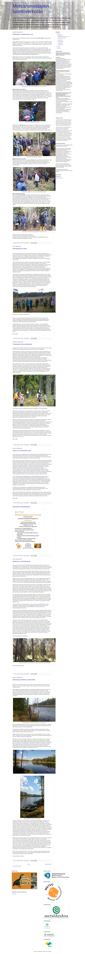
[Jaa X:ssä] (33, 243)
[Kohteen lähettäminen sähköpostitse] (31, 243)
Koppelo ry (15, 893)
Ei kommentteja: (26, 242)
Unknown (59, 176)
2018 (58, 33)
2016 (58, 48)
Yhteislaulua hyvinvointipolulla (22, 344)
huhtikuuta (60, 44)
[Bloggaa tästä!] (32, 243)
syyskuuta (60, 40)
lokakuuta (60, 35)
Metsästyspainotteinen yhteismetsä (24, 680)
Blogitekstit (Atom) (18, 866)
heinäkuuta (60, 41)
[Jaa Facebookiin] (35, 243)
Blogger (49, 951)
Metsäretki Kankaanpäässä (21, 507)
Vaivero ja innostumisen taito (22, 450)
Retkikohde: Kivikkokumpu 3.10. (23, 34)
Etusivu (28, 864)
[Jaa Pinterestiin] (36, 243)
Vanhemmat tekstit (48, 864)
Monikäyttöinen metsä (20, 248)
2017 (58, 46)
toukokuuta (60, 43)
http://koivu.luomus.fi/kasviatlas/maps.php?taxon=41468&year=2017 (33, 473)
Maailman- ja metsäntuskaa (21, 561)
